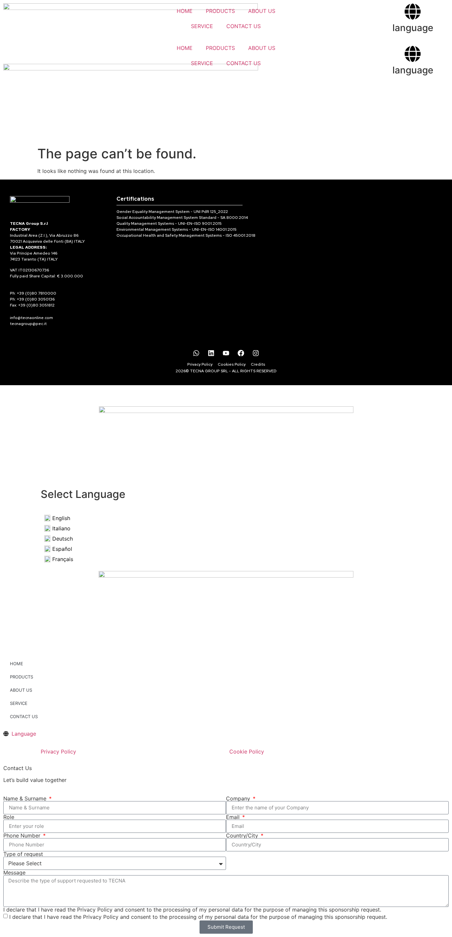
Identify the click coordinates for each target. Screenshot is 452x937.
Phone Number (22, 835)
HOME (185, 11)
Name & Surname (25, 798)
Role (8, 817)
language (412, 27)
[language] (412, 11)
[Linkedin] (211, 353)
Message (14, 872)
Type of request (23, 854)
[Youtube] (226, 353)
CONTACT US (243, 26)
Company (239, 798)
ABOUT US (261, 11)
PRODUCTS (220, 11)
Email (233, 817)
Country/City (243, 835)
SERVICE (202, 26)
